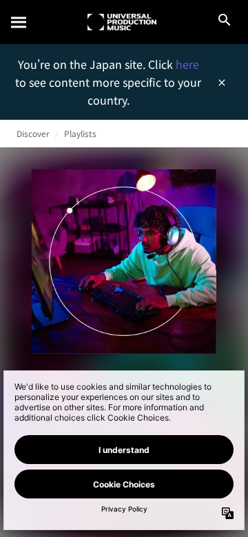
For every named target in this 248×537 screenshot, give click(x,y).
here (187, 64)
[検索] (19, 22)
